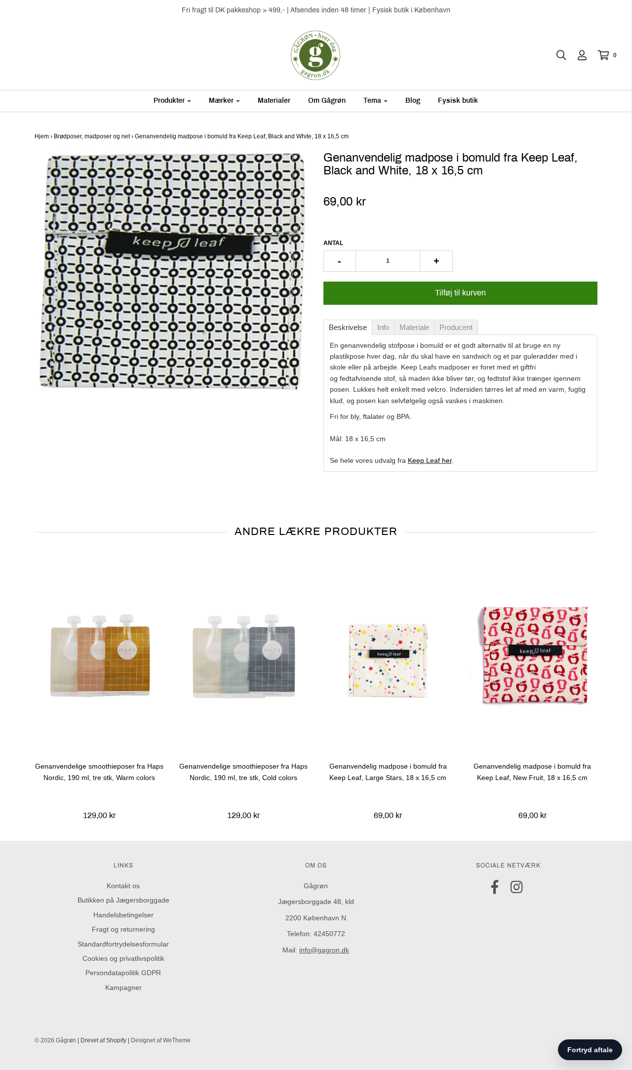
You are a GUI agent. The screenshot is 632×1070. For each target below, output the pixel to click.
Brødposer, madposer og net (92, 136)
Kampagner (123, 987)
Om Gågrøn (327, 100)
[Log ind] (577, 55)
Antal (333, 243)
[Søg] (556, 55)
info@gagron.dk (324, 950)
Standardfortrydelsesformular (123, 944)
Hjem (42, 136)
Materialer (274, 100)
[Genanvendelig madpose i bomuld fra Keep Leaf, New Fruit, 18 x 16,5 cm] (532, 654)
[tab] (347, 327)
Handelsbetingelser (123, 915)
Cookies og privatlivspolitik (123, 958)
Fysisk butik (458, 100)
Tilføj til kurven (460, 292)
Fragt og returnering (123, 929)
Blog (412, 100)
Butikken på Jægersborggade (123, 900)
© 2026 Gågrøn (55, 1040)
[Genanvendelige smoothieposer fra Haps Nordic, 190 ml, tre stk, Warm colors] (99, 654)
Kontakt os (123, 886)
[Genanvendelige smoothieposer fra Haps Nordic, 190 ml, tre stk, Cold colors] (244, 654)
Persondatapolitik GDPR (123, 973)
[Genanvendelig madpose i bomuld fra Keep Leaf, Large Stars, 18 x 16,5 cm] (388, 654)
